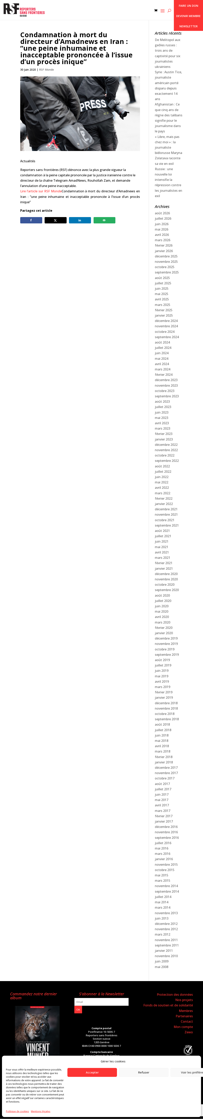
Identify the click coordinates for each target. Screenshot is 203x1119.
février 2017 (163, 816)
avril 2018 (162, 746)
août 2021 (162, 531)
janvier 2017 (164, 821)
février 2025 (163, 310)
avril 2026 (162, 235)
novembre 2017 (166, 773)
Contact (187, 1021)
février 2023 (163, 434)
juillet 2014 (163, 897)
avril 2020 (162, 617)
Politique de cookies (17, 1111)
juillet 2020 (163, 601)
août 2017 (162, 784)
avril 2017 (162, 805)
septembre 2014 (167, 891)
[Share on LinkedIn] (80, 220)
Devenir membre (188, 16)
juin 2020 (162, 606)
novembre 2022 (166, 450)
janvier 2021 (164, 568)
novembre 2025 (166, 261)
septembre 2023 (167, 396)
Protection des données (175, 994)
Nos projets (184, 1000)
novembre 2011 (166, 940)
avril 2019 (162, 681)
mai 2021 (161, 547)
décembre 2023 (166, 380)
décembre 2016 (166, 827)
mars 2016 (162, 853)
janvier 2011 (164, 950)
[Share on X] (56, 220)
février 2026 (163, 245)
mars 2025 (162, 305)
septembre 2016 (167, 837)
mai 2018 (161, 740)
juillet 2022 (163, 471)
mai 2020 (161, 611)
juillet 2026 (163, 218)
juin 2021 (162, 541)
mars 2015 (162, 880)
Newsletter (188, 26)
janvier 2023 (164, 439)
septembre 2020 (167, 590)
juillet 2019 (163, 665)
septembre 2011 (167, 945)
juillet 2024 (163, 347)
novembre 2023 (166, 385)
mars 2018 (162, 751)
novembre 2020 (166, 579)
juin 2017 (162, 794)
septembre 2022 (167, 460)
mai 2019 (161, 676)
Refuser (143, 1072)
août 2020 (162, 595)
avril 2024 (162, 364)
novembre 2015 (166, 864)
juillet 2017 (163, 789)
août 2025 (162, 278)
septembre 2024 (167, 337)
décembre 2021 (166, 509)
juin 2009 (162, 961)
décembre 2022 (166, 444)
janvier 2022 (164, 504)
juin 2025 (162, 288)
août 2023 (162, 401)
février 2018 (163, 757)
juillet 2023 (163, 407)
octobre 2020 (164, 584)
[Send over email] (105, 220)
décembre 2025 (166, 256)
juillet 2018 (163, 730)
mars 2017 (162, 811)
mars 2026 (162, 240)
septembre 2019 (167, 654)
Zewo (189, 1032)
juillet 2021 (163, 536)
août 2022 (162, 466)
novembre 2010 (166, 956)
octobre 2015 (164, 870)
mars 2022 (162, 493)
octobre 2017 (164, 778)
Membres (186, 1011)
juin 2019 (162, 670)
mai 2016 (161, 848)
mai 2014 (161, 902)
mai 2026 (161, 229)
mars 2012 (162, 934)
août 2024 (162, 342)
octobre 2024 (164, 331)
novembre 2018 (166, 708)
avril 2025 (162, 299)
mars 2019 (162, 687)
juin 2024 (162, 353)
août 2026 (162, 213)
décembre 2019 (166, 638)
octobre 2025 (164, 267)
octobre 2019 (164, 649)
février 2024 (163, 374)
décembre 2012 (166, 924)
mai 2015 (161, 875)
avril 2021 (162, 552)
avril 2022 (162, 487)
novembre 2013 (166, 913)
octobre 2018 (164, 714)
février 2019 (163, 692)
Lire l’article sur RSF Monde (40, 191)
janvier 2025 (164, 315)
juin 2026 (162, 224)
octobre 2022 (164, 455)
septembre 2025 (167, 272)
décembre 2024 (166, 321)
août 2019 (162, 660)
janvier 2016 (164, 859)
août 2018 (162, 724)
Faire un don (188, 6)
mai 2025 (161, 294)
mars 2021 (162, 557)
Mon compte (183, 1027)
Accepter (92, 1072)
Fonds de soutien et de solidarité (168, 1005)
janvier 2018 (164, 762)
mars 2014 (162, 907)
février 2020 (163, 627)
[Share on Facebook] (31, 220)
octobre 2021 (164, 520)
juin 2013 (162, 918)
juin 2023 (162, 412)
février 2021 (163, 563)
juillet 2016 (163, 843)
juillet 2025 (163, 283)
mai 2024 (161, 358)
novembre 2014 (166, 886)
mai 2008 (161, 967)
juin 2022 (162, 477)
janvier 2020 (164, 633)
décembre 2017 (166, 767)
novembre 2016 (166, 832)
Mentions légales (40, 1111)
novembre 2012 (166, 929)
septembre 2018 (167, 719)
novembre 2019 (166, 644)
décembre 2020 (166, 574)
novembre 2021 (166, 514)
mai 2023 (161, 418)
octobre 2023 (164, 391)
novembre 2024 (166, 326)
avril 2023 (162, 423)
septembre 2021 (167, 525)
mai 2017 (161, 800)
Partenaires (184, 1016)
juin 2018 (162, 735)
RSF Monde (46, 69)
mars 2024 (162, 369)
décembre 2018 (166, 703)
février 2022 (163, 498)
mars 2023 (162, 428)
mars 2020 (162, 622)
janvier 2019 (164, 697)
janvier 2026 (164, 251)
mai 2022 (161, 482)
